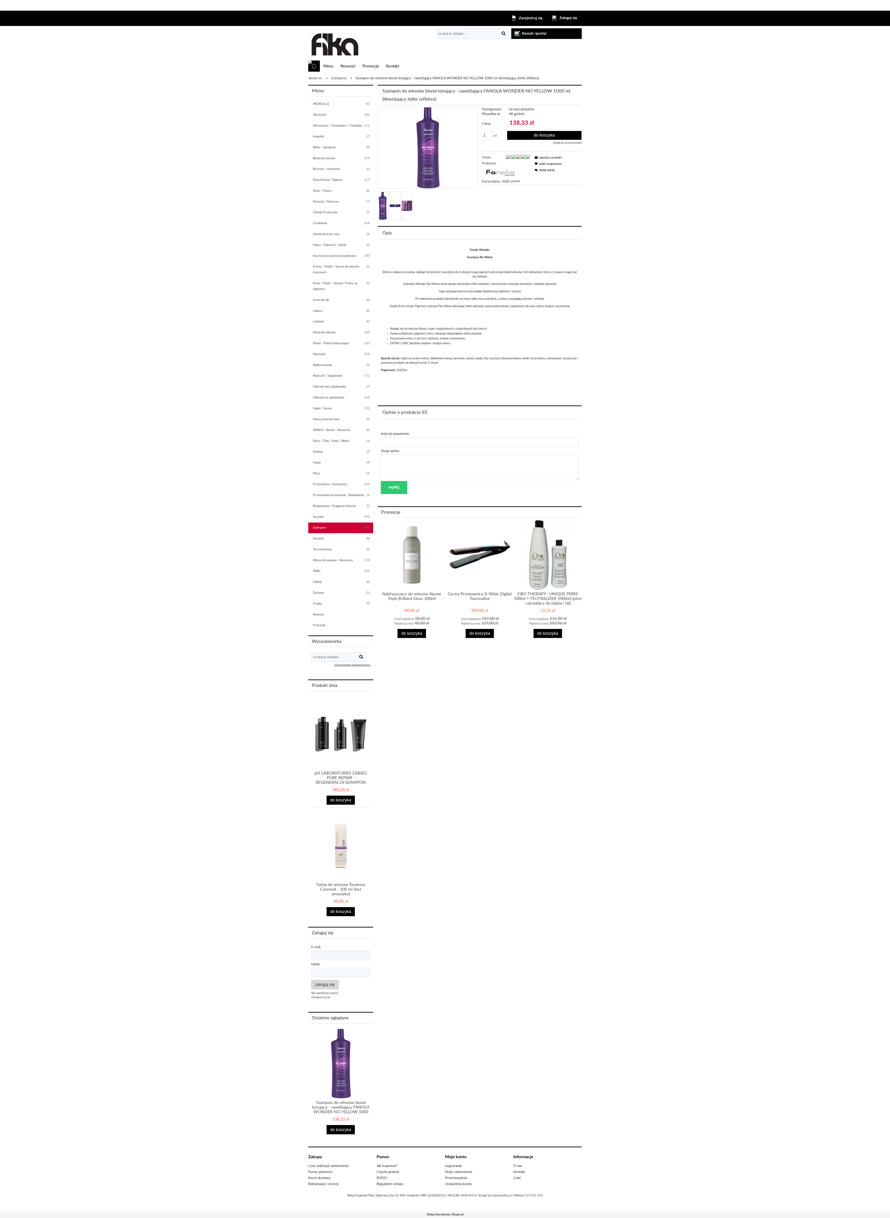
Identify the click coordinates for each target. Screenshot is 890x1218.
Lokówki (318, 321)
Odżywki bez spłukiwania (329, 386)
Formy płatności (320, 1172)
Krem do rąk (321, 300)
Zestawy (318, 592)
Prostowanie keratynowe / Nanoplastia (338, 495)
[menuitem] (328, 66)
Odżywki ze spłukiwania (328, 397)
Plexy (316, 473)
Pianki (317, 462)
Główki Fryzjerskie (325, 212)
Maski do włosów (324, 332)
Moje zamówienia (458, 1172)
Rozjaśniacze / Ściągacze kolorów (334, 506)
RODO (382, 1178)
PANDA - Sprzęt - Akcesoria (331, 430)
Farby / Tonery (322, 190)
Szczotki (318, 517)
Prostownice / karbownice (330, 484)
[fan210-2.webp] (407, 206)
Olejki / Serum (322, 408)
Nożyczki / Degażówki (327, 375)
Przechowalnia (456, 1178)
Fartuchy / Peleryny (326, 201)
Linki (517, 1178)
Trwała (317, 603)
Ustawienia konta (458, 1184)
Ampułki (318, 136)
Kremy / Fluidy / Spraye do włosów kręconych (336, 269)
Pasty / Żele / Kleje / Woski (331, 441)
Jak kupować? (387, 1166)
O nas (517, 1166)
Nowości (318, 614)
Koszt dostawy (319, 1178)
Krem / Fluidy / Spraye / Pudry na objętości (335, 286)
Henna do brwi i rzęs (326, 234)
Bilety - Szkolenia (324, 147)
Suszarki (318, 538)
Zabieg (317, 581)
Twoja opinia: (390, 451)
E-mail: (316, 947)
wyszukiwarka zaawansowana (352, 665)
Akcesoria (319, 114)
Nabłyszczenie (322, 365)
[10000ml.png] (382, 206)
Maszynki (319, 354)
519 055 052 (534, 1195)
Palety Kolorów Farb (326, 419)
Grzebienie (320, 223)
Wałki (316, 571)
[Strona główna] (334, 43)
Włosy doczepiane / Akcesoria (333, 560)
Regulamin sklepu (390, 1184)
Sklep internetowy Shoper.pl (445, 1214)
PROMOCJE (321, 104)
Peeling (318, 451)
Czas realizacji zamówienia (328, 1166)
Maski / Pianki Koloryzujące (331, 343)
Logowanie (453, 1166)
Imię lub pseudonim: (395, 434)
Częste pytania (388, 1172)
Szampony (319, 527)
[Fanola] (500, 172)
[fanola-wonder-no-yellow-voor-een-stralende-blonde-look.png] (395, 206)
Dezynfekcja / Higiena (327, 180)
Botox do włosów (324, 158)
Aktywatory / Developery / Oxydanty (337, 125)
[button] (547, 157)
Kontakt (519, 1172)
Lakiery (318, 310)
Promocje (319, 625)
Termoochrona (322, 549)
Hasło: (316, 964)
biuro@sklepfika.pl (500, 1195)
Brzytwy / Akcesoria (326, 169)
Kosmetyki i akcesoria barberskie (334, 256)
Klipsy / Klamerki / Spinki (329, 245)
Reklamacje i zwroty (323, 1184)
